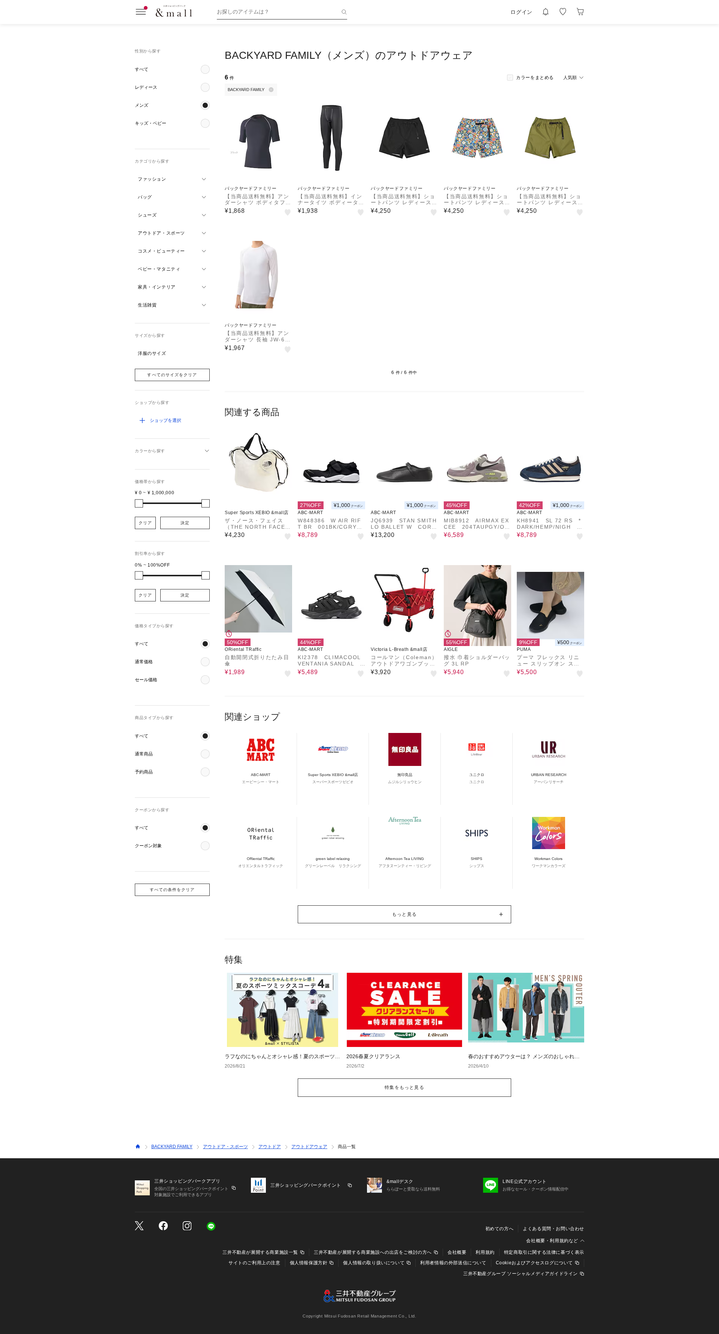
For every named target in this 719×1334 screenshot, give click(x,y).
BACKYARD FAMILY (171, 1146)
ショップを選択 (165, 420)
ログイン (521, 12)
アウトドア (269, 1146)
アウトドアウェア (309, 1146)
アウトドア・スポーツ (225, 1146)
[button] (172, 69)
